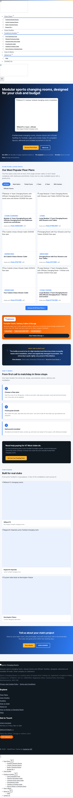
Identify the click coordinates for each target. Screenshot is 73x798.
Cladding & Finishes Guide (12, 46)
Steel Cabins (16, 184)
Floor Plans (4, 695)
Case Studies (9, 30)
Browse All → (8, 27)
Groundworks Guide (10, 44)
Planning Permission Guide (12, 39)
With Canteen (58, 184)
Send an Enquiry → (7, 730)
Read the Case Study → (53, 359)
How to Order (5, 704)
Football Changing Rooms (12, 19)
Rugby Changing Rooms (11, 24)
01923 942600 (43, 645)
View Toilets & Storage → (36, 335)
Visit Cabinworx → (6, 737)
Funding (3, 701)
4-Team (47, 184)
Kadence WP (27, 749)
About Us (3, 707)
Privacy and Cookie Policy (9, 684)
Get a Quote (29, 645)
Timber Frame (28, 184)
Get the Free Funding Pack (16, 458)
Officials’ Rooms (9, 188)
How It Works (9, 52)
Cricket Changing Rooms (11, 22)
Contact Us (8, 61)
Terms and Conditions (27, 684)
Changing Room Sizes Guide (12, 41)
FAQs (6, 58)
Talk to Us (45, 147)
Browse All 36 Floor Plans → (36, 308)
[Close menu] (0, 756)
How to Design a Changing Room (13, 49)
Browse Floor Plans (31, 147)
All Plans (6, 184)
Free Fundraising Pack (11, 36)
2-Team (39, 184)
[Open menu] (2, 79)
